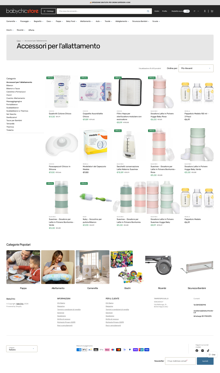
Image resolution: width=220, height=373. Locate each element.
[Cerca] (148, 11)
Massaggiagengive (14, 101)
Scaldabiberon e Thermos (17, 111)
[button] (211, 11)
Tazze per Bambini (14, 120)
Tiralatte (9, 130)
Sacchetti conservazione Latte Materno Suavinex (128, 168)
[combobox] (104, 11)
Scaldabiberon (12, 108)
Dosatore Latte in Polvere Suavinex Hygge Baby (162, 220)
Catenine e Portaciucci (16, 92)
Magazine (61, 306)
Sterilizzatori (11, 117)
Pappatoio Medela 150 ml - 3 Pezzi (196, 115)
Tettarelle (10, 123)
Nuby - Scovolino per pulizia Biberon (92, 220)
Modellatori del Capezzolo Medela (94, 168)
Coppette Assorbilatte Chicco (93, 115)
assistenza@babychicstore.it (203, 312)
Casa (19, 41)
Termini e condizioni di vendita (69, 309)
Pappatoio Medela (193, 219)
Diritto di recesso (63, 319)
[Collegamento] (110, 2)
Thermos (10, 127)
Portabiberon (12, 104)
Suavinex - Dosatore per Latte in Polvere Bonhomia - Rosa (163, 169)
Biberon (9, 85)
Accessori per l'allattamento (19, 82)
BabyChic (20, 304)
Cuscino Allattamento (15, 98)
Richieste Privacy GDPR (66, 322)
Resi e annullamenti (64, 325)
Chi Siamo (61, 303)
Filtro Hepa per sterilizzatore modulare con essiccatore (129, 116)
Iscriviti (205, 361)
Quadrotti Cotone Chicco (60, 113)
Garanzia (60, 313)
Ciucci (9, 95)
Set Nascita (11, 114)
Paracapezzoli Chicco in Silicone (59, 168)
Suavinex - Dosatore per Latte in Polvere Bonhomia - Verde (61, 222)
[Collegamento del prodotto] (61, 101)
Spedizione (61, 316)
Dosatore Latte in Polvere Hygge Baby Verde (196, 168)
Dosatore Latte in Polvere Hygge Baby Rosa (162, 115)
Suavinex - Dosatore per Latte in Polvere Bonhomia (129, 220)
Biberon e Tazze (13, 88)
